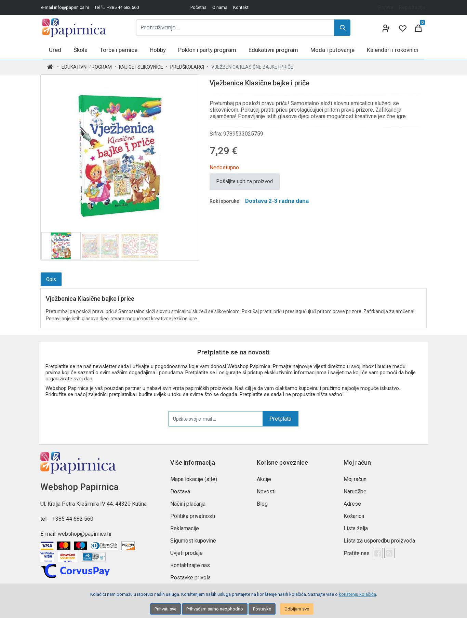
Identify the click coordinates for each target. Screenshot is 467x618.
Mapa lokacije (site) (193, 479)
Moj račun (355, 479)
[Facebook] (378, 553)
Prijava (385, 7)
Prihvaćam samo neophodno (214, 609)
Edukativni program (87, 67)
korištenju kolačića (357, 594)
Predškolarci (187, 67)
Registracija (412, 7)
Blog (262, 504)
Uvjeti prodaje (186, 553)
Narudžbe (355, 491)
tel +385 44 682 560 (117, 7)
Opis (51, 279)
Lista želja (356, 528)
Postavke (262, 609)
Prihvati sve (165, 609)
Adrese (352, 504)
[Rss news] (389, 553)
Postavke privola (190, 577)
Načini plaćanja (187, 504)
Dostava (180, 491)
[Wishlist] (402, 27)
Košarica (354, 516)
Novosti (266, 491)
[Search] (342, 27)
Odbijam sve (296, 609)
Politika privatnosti (192, 516)
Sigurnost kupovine (193, 540)
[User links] (385, 27)
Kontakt (241, 7)
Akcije (264, 479)
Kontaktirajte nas (190, 565)
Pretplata (280, 419)
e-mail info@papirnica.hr (65, 7)
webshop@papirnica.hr (85, 534)
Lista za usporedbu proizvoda (379, 540)
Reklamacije (184, 528)
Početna (198, 7)
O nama (219, 7)
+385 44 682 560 (72, 519)
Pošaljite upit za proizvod (244, 181)
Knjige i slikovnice (141, 67)
